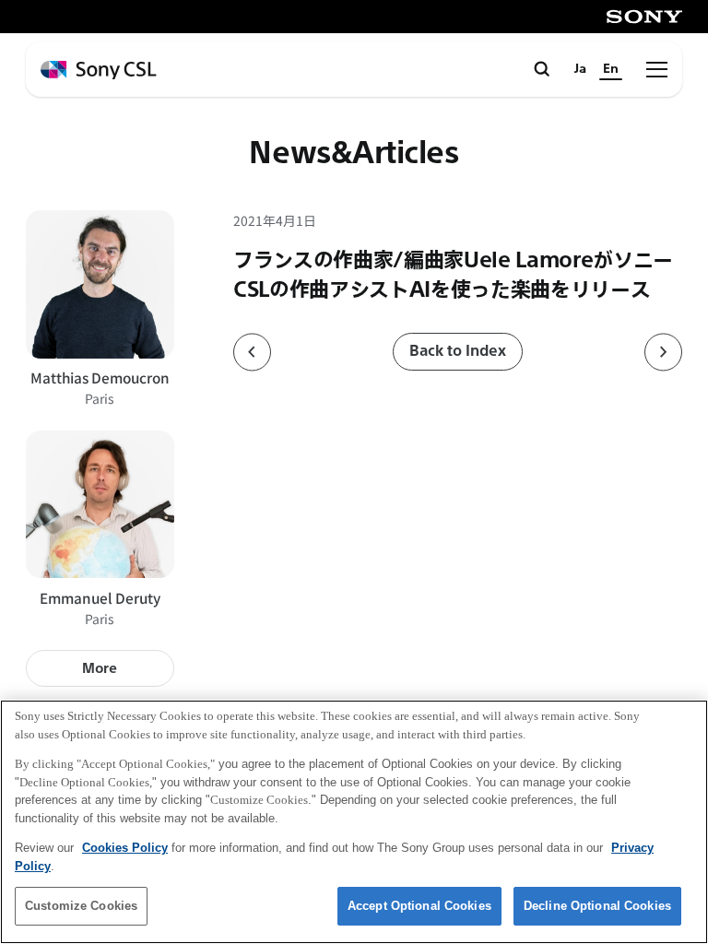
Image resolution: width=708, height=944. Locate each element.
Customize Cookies (81, 906)
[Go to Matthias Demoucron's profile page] (100, 284)
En (611, 68)
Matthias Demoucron (100, 377)
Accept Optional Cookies (419, 906)
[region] (354, 822)
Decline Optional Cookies (597, 906)
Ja (580, 68)
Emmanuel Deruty (100, 597)
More (99, 668)
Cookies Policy (125, 848)
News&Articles (353, 153)
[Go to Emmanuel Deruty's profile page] (100, 505)
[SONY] (644, 16)
